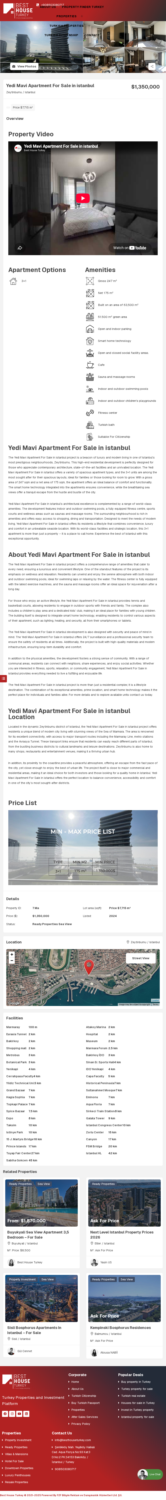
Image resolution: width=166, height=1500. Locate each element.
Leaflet (155, 1000)
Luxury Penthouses (18, 1475)
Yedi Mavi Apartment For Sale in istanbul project (45, 685)
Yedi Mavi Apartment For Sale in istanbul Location (69, 714)
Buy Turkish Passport (85, 1403)
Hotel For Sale (14, 1461)
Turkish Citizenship (61, 35)
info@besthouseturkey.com (73, 1440)
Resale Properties (16, 1482)
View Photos (26, 66)
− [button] (12, 960)
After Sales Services (84, 1417)
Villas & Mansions (16, 1454)
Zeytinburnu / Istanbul (20, 92)
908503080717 (65, 1469)
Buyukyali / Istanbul (25, 1243)
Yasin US (106, 1262)
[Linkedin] (26, 1414)
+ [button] (12, 954)
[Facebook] (5, 1414)
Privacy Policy (80, 1424)
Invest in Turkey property (137, 1410)
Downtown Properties (19, 1468)
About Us (48, 7)
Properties (66, 16)
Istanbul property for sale (137, 1417)
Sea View (65, 924)
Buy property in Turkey (136, 1382)
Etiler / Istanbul (104, 1243)
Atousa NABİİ (109, 1352)
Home (75, 1382)
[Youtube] (19, 1414)
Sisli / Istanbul (21, 1339)
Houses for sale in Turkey (138, 1403)
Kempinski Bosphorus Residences (120, 1327)
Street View (140, 958)
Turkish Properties (66, 26)
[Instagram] (12, 1414)
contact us (137, 695)
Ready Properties (45, 924)
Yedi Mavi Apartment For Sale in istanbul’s (35, 504)
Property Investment (22, 1279)
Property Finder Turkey (83, 7)
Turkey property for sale (137, 1389)
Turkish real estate (133, 1396)
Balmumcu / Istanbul (108, 1334)
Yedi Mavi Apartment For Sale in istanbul (40, 457)
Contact (92, 35)
